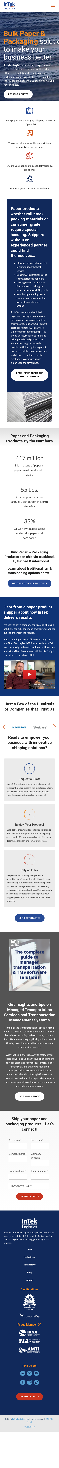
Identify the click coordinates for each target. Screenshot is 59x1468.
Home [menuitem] (30, 1249)
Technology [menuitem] (30, 1264)
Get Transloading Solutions (29, 583)
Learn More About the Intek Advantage (29, 375)
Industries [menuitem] (29, 1257)
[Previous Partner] (4, 727)
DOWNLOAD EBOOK (29, 1096)
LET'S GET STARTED (29, 918)
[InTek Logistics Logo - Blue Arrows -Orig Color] (9, 5)
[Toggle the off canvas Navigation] (53, 6)
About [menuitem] (29, 1280)
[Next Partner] (55, 727)
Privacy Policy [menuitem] (29, 1427)
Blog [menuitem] (29, 1272)
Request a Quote (18, 94)
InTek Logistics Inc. (20, 1419)
